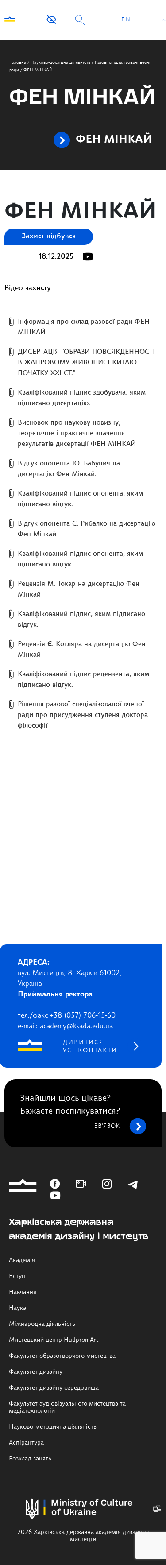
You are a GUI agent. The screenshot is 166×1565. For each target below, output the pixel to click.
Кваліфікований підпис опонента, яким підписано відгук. (80, 499)
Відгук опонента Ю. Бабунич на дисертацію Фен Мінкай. (69, 469)
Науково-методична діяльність (53, 1427)
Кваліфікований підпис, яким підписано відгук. (81, 619)
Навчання (22, 1292)
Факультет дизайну (35, 1372)
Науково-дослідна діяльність (60, 62)
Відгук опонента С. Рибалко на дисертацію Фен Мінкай (86, 529)
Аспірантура (26, 1443)
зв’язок (107, 1126)
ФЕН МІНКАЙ (114, 140)
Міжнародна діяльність (42, 1324)
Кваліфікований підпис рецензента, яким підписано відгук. (83, 680)
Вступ (17, 1276)
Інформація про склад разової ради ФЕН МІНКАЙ (84, 327)
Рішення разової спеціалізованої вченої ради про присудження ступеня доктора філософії (83, 715)
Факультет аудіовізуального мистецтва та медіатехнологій (67, 1407)
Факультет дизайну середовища (54, 1388)
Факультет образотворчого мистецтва (62, 1356)
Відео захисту (27, 288)
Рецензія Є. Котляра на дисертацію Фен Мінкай (82, 650)
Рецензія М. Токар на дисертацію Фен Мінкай (78, 589)
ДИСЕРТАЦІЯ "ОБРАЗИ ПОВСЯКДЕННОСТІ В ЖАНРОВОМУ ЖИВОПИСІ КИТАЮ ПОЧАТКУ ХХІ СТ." (86, 363)
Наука (17, 1308)
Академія (22, 1260)
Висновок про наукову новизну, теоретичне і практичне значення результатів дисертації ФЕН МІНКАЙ (77, 434)
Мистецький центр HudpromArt (54, 1340)
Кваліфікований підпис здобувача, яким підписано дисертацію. (82, 398)
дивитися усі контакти (90, 1046)
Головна (17, 62)
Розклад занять (30, 1459)
